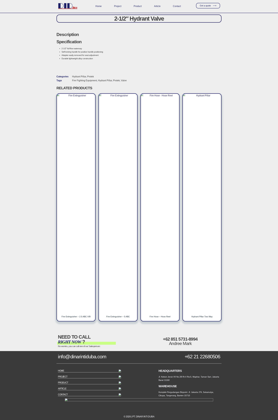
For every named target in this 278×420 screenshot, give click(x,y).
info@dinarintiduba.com (82, 356)
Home (98, 6)
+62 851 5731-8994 (180, 339)
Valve (124, 80)
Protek (90, 76)
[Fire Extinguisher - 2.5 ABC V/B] (76, 202)
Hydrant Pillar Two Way (202, 316)
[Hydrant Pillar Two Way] (202, 202)
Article (157, 6)
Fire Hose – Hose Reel (160, 316)
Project (117, 6)
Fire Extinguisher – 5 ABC (118, 316)
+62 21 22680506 (202, 356)
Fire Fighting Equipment (84, 80)
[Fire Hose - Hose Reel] (160, 202)
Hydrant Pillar (79, 76)
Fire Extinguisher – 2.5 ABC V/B (76, 316)
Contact (177, 6)
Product (138, 6)
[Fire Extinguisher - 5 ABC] (118, 202)
